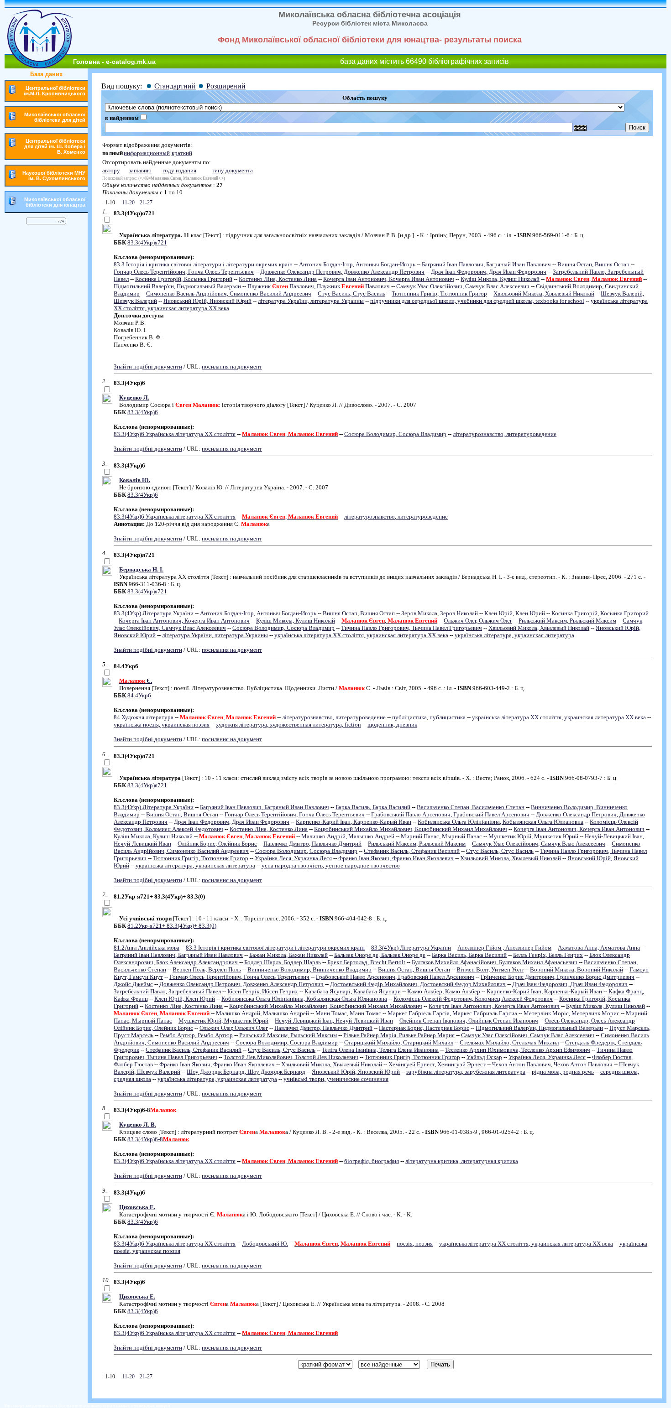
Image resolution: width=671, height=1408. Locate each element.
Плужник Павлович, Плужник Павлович (318, 286)
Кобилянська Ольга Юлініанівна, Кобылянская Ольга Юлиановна (500, 821)
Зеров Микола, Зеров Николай (439, 613)
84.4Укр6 (139, 695)
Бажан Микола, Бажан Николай (288, 954)
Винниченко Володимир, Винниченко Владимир (309, 969)
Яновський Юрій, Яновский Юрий (207, 300)
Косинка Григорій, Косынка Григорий (183, 278)
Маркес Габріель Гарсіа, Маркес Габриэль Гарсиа (452, 1013)
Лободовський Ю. (265, 1243)
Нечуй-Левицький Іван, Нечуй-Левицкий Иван (334, 1020)
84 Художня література (143, 717)
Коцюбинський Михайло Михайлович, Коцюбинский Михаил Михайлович (410, 829)
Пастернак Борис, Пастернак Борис (424, 1027)
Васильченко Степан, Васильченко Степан (470, 807)
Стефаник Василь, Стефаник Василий (412, 850)
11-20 (128, 202)
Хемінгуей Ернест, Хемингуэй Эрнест (437, 1064)
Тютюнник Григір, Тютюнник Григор (439, 293)
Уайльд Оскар (484, 1057)
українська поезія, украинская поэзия (162, 724)
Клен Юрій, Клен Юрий (514, 613)
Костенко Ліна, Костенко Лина (278, 278)
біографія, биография (371, 1161)
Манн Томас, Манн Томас (348, 1013)
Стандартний (175, 86)
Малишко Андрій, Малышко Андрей (347, 836)
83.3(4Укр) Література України (154, 613)
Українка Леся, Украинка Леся (293, 858)
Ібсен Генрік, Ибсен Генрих (262, 991)
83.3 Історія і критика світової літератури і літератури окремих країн (203, 264)
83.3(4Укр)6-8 (158, 1139)
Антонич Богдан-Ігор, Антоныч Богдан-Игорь (357, 264)
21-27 (145, 202)
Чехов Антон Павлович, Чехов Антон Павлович (552, 1064)
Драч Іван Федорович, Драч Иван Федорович (488, 271)
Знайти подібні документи (148, 366)
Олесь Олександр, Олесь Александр (590, 1020)
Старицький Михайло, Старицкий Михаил (398, 1042)
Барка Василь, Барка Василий (373, 807)
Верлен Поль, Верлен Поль (207, 969)
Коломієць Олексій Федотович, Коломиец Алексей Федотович (473, 998)
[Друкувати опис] (107, 232)
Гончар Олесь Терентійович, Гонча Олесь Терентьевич (184, 271)
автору (111, 170)
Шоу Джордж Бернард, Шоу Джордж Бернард (246, 1071)
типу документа (232, 170)
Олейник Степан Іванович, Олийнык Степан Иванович (468, 1020)
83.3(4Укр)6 (142, 412)
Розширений (226, 86)
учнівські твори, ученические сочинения (335, 1078)
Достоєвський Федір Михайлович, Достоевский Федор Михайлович (418, 984)
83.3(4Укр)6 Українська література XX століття (175, 434)
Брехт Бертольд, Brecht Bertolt (366, 962)
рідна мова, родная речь (563, 1071)
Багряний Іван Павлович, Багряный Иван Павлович (486, 264)
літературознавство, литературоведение (504, 434)
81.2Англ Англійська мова (146, 947)
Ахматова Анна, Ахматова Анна (599, 947)
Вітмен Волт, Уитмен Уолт (490, 969)
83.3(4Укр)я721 (147, 242)
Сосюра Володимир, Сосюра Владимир (395, 434)
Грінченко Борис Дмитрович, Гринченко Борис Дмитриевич (557, 976)
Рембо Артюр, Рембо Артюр (196, 1035)
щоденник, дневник (392, 724)
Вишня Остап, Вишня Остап (593, 264)
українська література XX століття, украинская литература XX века (361, 635)
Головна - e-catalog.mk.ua (114, 61)
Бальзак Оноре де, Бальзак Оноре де (379, 954)
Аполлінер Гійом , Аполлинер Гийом (504, 947)
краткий (182, 153)
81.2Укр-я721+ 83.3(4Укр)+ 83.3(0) (171, 925)
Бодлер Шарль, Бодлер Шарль (282, 962)
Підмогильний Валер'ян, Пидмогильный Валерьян (177, 286)
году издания (179, 170)
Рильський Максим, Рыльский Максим (567, 620)
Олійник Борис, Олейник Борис (217, 843)
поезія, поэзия (415, 1243)
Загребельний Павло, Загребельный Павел (167, 991)
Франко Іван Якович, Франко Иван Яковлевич (396, 858)
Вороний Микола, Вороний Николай (576, 969)
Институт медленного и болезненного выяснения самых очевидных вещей (87, 1405)
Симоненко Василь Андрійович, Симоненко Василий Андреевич (228, 293)
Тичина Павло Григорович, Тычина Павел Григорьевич (411, 627)
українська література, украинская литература (514, 635)
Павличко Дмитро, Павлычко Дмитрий (312, 843)
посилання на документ (232, 366)
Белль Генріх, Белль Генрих (548, 954)
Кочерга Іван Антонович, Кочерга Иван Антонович (388, 278)
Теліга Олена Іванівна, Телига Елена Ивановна (380, 1049)
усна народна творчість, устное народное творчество (331, 865)
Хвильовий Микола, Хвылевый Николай (543, 293)
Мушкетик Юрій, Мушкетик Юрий (533, 836)
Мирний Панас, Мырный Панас (441, 836)
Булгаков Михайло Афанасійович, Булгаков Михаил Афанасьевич (494, 962)
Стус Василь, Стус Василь (351, 293)
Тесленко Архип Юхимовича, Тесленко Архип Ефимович (517, 1049)
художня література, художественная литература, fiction (288, 724)
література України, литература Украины (311, 300)
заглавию (140, 170)
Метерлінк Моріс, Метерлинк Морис (571, 1013)
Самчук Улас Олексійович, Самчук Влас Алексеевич (462, 286)
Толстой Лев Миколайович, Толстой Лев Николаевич (291, 1057)
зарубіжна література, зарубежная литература (465, 1071)
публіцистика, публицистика (429, 717)
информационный (147, 153)
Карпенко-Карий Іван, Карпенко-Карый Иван (353, 821)
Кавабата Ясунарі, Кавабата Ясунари (352, 991)
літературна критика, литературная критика (461, 1161)
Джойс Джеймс (133, 984)
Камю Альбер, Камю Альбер (443, 991)
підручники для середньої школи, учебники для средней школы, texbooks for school (477, 300)
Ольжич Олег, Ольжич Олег (478, 620)
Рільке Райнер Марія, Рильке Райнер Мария (399, 1035)
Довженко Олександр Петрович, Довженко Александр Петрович (342, 271)
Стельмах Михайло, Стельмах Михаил (509, 1042)
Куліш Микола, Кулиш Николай (500, 278)
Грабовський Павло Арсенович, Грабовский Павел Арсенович (450, 814)
